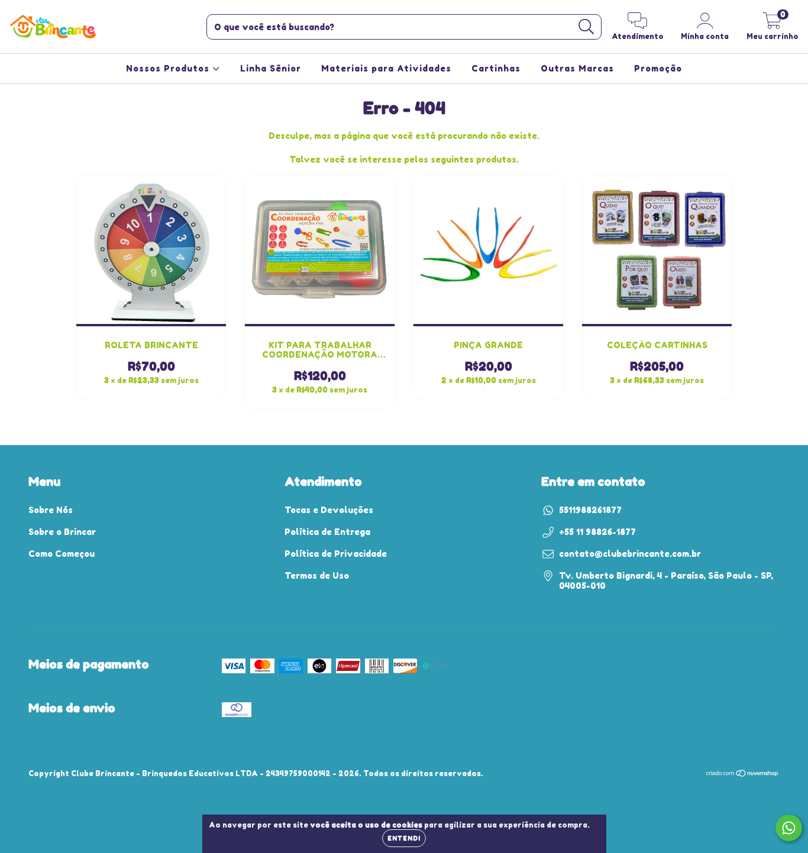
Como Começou (61, 554)
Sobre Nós (50, 510)
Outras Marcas (577, 68)
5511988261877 (590, 510)
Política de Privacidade (336, 554)
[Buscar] (586, 27)
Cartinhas (496, 68)
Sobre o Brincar (62, 532)
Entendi (404, 838)
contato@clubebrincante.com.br (630, 554)
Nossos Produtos (169, 68)
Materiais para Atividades (386, 68)
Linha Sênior (270, 68)
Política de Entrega (327, 532)
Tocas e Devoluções (329, 510)
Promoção (658, 68)
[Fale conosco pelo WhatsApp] (788, 828)
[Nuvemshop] (743, 774)
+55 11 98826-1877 (597, 532)
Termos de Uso (317, 575)
